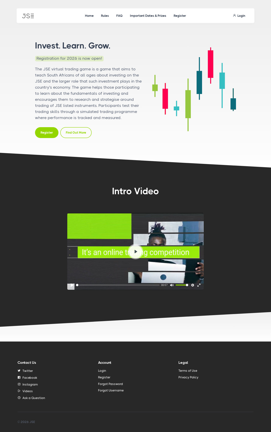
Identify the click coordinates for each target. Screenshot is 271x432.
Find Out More (76, 132)
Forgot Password (110, 384)
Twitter (27, 371)
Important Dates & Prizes (148, 16)
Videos (27, 391)
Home (89, 16)
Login (240, 16)
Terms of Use (187, 370)
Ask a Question (33, 398)
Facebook (29, 377)
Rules (105, 16)
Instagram (30, 384)
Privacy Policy (188, 377)
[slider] (118, 285)
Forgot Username (111, 390)
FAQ (119, 16)
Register (180, 16)
